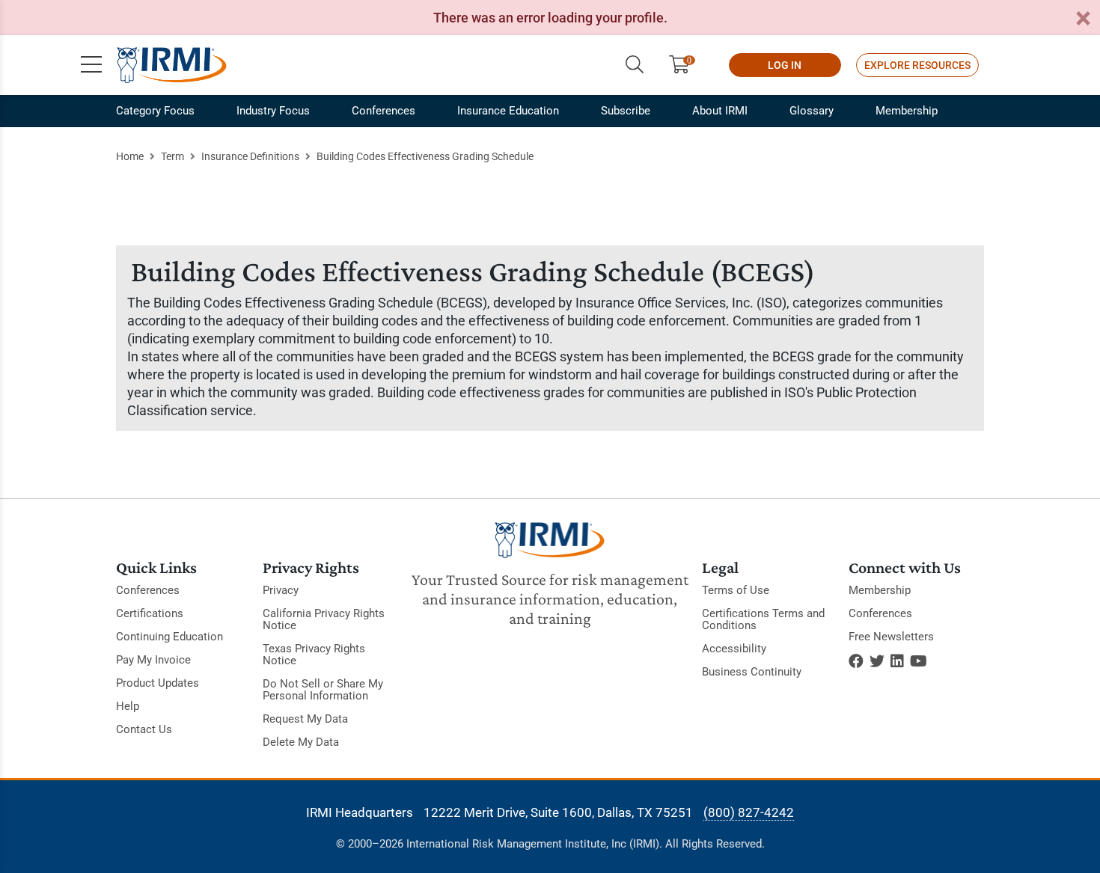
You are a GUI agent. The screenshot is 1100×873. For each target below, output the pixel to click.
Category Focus (155, 110)
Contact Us (144, 729)
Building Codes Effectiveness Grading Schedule (425, 156)
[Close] (1083, 19)
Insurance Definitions (250, 156)
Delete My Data (301, 742)
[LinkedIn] (897, 661)
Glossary (811, 110)
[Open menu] (91, 65)
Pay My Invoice (153, 660)
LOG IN (784, 65)
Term (172, 156)
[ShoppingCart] (685, 65)
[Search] (635, 65)
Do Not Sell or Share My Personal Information (323, 689)
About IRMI (720, 110)
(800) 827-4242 (748, 812)
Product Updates (157, 683)
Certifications (149, 613)
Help (127, 706)
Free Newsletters (891, 636)
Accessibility (734, 648)
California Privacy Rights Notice (324, 619)
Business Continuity (751, 672)
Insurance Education (508, 110)
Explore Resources (917, 65)
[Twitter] (877, 661)
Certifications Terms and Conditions (763, 619)
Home (130, 156)
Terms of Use (735, 590)
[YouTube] (918, 661)
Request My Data (305, 719)
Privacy (281, 590)
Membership (907, 110)
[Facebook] (856, 661)
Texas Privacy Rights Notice (314, 654)
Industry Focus (273, 110)
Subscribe (625, 110)
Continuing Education (169, 636)
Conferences (383, 110)
